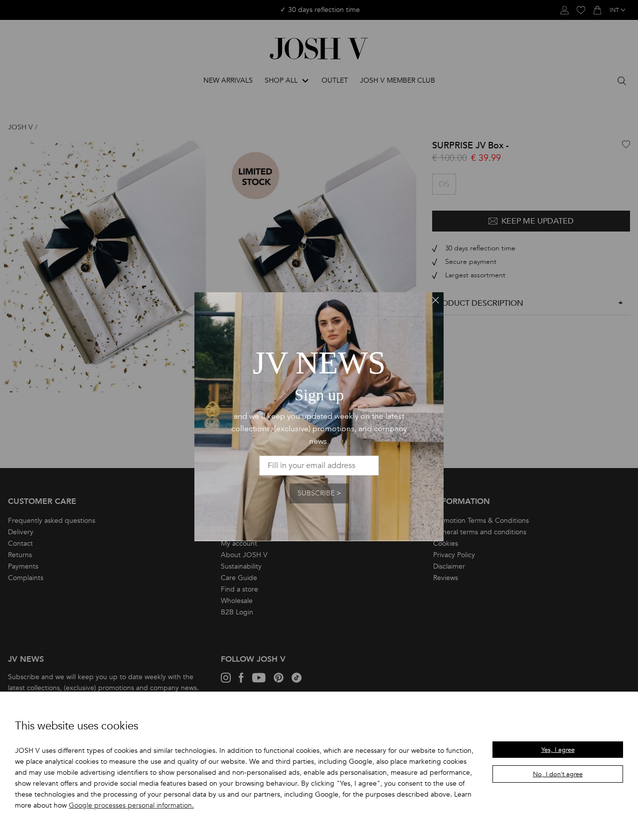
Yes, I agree (558, 749)
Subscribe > (319, 493)
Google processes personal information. (131, 805)
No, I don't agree (558, 774)
